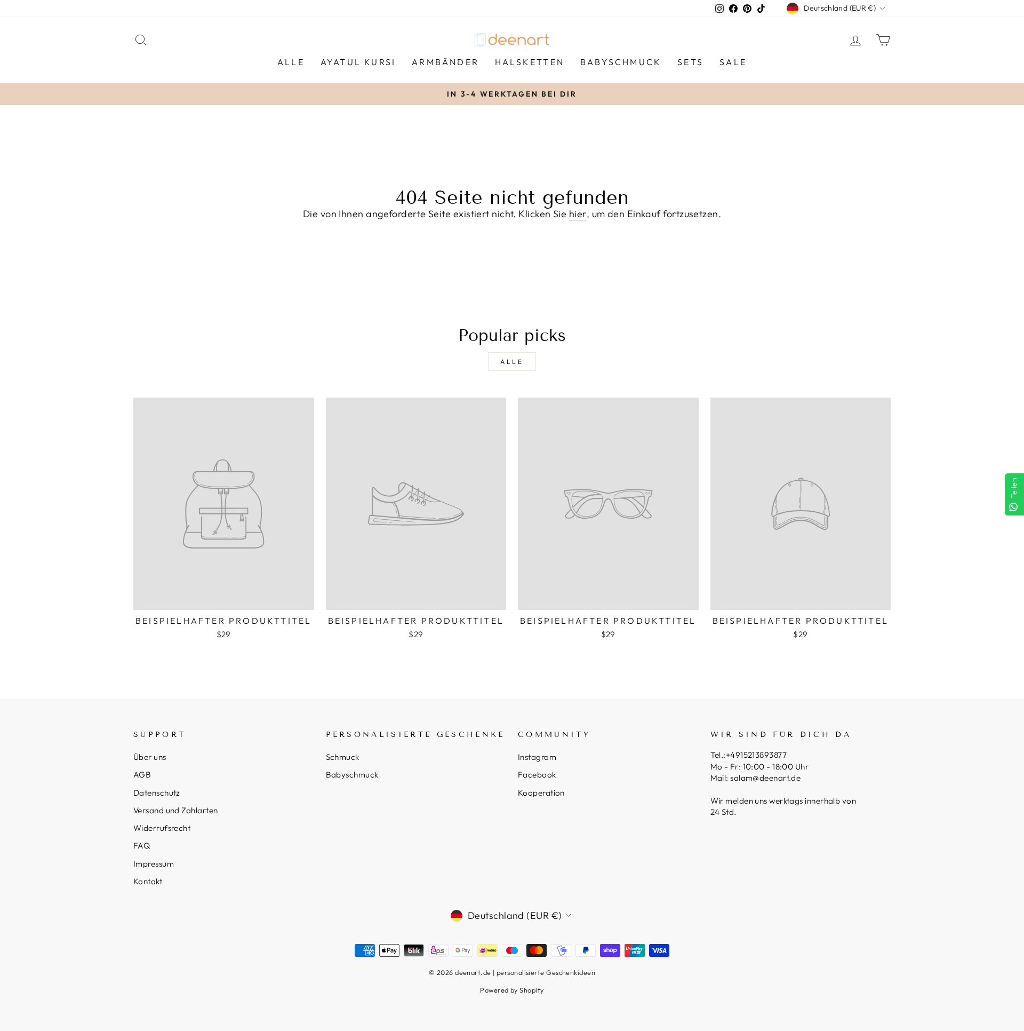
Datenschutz (156, 793)
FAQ (141, 845)
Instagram (537, 757)
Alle (291, 62)
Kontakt (147, 881)
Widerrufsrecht (161, 828)
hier (578, 214)
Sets (690, 62)
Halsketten (529, 62)
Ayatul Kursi (358, 62)
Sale (733, 62)
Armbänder (445, 62)
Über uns (149, 757)
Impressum (153, 864)
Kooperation (541, 793)
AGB (142, 775)
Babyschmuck (620, 62)
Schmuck (342, 757)
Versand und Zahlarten (175, 810)
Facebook (537, 775)
